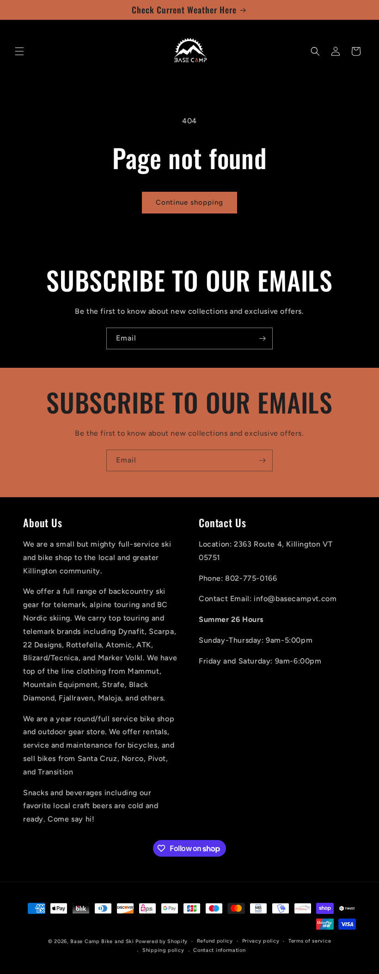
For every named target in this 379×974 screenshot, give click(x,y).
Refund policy (215, 941)
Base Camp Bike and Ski (102, 941)
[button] (19, 51)
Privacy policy (261, 941)
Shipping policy (163, 950)
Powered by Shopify (161, 941)
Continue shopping (189, 202)
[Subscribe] (262, 338)
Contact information (219, 950)
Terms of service (309, 941)
